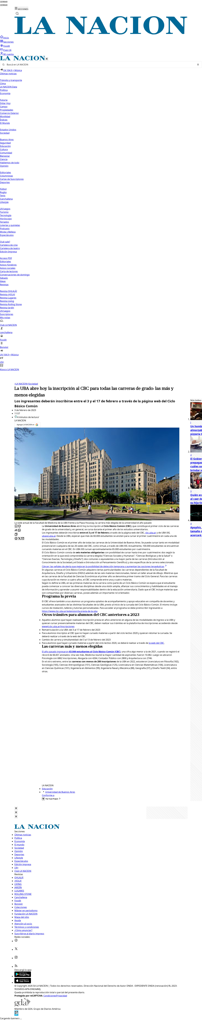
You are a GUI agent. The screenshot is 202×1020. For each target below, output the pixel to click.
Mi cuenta (8, 54)
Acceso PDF (6, 258)
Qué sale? (5, 241)
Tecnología (5, 215)
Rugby (3, 192)
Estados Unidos (8, 129)
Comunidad (6, 152)
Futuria (3, 100)
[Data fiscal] (16, 1015)
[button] (101, 213)
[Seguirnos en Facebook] (16, 941)
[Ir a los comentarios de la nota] (19, 526)
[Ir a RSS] (16, 966)
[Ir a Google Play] (22, 976)
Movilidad (5, 116)
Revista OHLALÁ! (8, 291)
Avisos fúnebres (8, 264)
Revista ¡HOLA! (7, 294)
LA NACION (20, 383)
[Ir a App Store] (22, 982)
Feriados (4, 221)
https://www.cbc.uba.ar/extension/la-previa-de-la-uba (69, 611)
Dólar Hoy (5, 103)
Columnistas (6, 175)
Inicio (6, 37)
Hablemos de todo (9, 162)
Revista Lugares (8, 297)
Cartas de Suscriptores (12, 179)
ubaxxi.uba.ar (49, 535)
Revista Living (7, 301)
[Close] (16, 808)
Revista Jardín (7, 307)
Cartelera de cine (9, 245)
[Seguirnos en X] (16, 949)
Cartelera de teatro (10, 248)
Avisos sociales (7, 268)
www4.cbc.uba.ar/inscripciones (58, 626)
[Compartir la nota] (16, 530)
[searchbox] (100, 64)
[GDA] (22, 1005)
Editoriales (5, 172)
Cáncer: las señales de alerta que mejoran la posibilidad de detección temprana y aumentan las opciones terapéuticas (103, 566)
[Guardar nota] (16, 526)
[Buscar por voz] (198, 64)
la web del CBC (156, 642)
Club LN (7, 50)
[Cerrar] (46, 59)
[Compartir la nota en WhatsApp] (19, 530)
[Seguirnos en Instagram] (16, 958)
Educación (5, 146)
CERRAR (3, 2)
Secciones (8, 41)
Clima (3, 83)
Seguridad (5, 142)
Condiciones (49, 995)
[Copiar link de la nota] (16, 534)
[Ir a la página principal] (101, 33)
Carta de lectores (9, 271)
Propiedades (6, 109)
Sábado (4, 278)
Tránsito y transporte (11, 80)
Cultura (4, 149)
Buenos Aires (7, 139)
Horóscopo (6, 218)
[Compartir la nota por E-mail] (22, 538)
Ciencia (3, 159)
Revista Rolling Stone (11, 304)
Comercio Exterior (9, 113)
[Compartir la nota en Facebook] (16, 538)
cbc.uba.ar (150, 532)
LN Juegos (5, 208)
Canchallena (6, 198)
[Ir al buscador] (17, 13)
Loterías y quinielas (10, 225)
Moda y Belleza (8, 231)
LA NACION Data (8, 86)
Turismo (4, 212)
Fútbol (3, 189)
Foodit (6, 46)
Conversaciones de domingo (15, 274)
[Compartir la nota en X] (19, 538)
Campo (3, 106)
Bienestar (5, 156)
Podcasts (4, 228)
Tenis (2, 195)
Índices (3, 119)
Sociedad (32, 383)
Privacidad (61, 995)
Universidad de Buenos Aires (60, 792)
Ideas (3, 281)
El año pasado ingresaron (81, 651)
